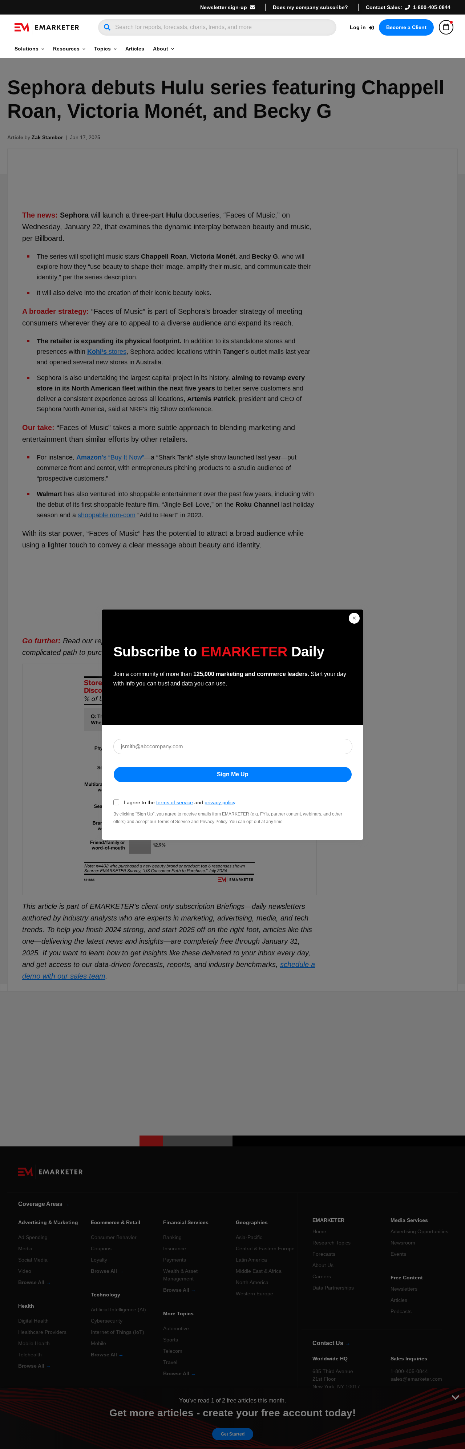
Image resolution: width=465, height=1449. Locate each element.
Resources (66, 49)
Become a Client (406, 27)
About (160, 49)
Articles (134, 49)
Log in (358, 27)
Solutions (27, 49)
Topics (102, 49)
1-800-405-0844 (431, 7)
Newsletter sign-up (223, 7)
